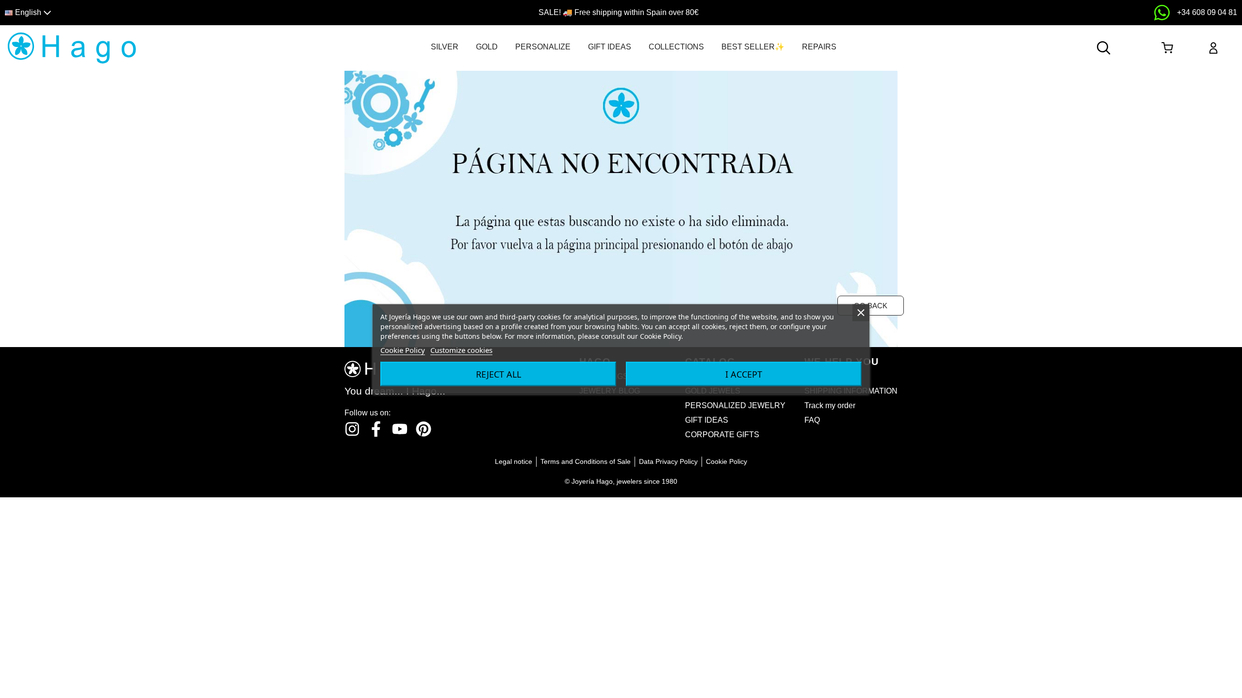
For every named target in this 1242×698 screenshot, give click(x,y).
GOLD (487, 47)
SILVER (444, 47)
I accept (743, 374)
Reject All (498, 374)
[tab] (444, 47)
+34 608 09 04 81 (1207, 12)
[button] (156, 13)
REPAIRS (819, 47)
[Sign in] (1213, 48)
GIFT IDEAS (609, 47)
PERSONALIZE (543, 47)
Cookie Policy (402, 350)
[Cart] (1168, 48)
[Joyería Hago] (72, 47)
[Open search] (1103, 48)
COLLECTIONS (676, 47)
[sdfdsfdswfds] (1162, 12)
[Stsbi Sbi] (352, 429)
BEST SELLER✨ (752, 47)
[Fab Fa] (423, 429)
